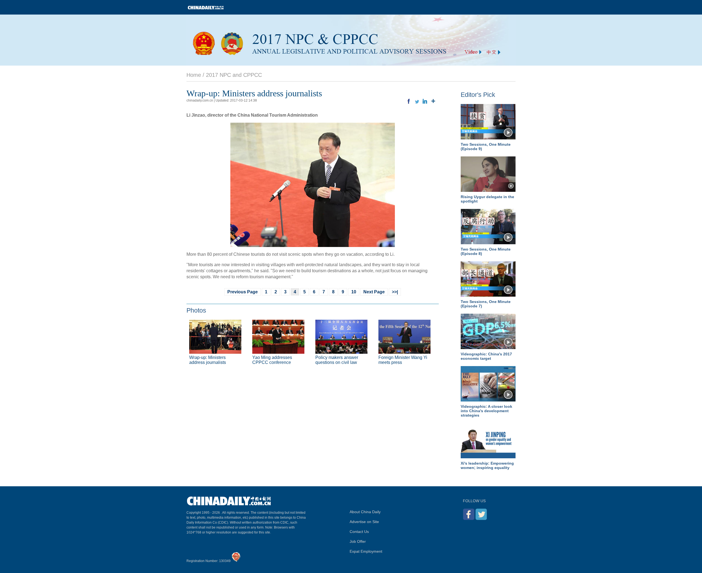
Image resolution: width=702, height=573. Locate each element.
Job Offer (358, 541)
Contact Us (359, 531)
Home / (195, 75)
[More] (433, 101)
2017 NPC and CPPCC (234, 75)
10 (353, 292)
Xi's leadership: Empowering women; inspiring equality (487, 465)
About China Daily (365, 512)
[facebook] (408, 101)
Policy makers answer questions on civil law (336, 360)
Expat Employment (366, 551)
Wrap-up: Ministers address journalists (207, 360)
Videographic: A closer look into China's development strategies (486, 410)
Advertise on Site (364, 521)
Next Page (374, 292)
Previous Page (242, 292)
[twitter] (417, 101)
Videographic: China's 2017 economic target (486, 356)
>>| (395, 292)
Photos (196, 310)
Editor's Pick (478, 94)
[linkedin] (425, 101)
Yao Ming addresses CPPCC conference (272, 360)
